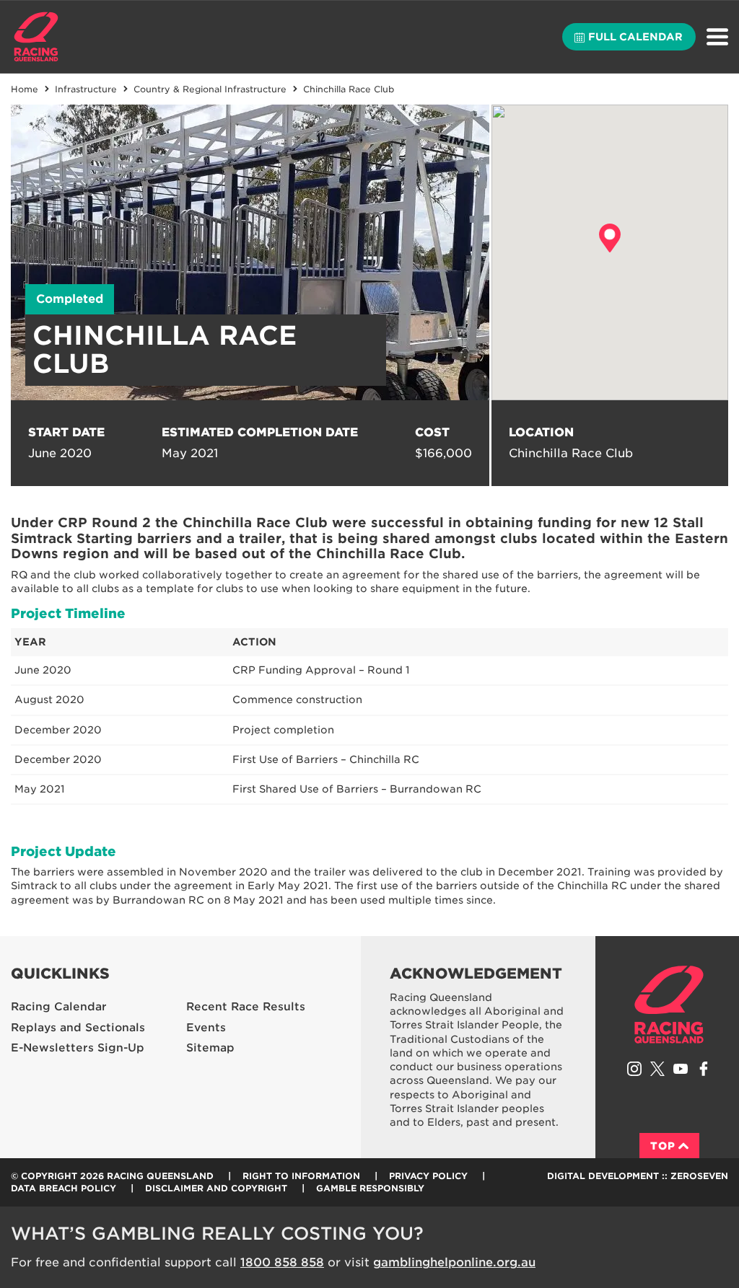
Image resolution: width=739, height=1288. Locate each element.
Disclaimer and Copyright (216, 1188)
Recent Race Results (245, 1006)
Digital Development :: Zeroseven (637, 1175)
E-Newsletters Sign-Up (77, 1047)
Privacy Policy (428, 1175)
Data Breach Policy (63, 1188)
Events (206, 1027)
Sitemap (210, 1047)
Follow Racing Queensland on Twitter (657, 1069)
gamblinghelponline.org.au (454, 1262)
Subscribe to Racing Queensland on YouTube (680, 1069)
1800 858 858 (282, 1262)
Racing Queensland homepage (669, 1004)
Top (662, 1146)
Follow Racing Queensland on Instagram (634, 1069)
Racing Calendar (59, 1006)
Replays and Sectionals (78, 1027)
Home (36, 37)
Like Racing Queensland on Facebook (704, 1069)
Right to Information (301, 1175)
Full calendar (635, 37)
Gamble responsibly (370, 1188)
